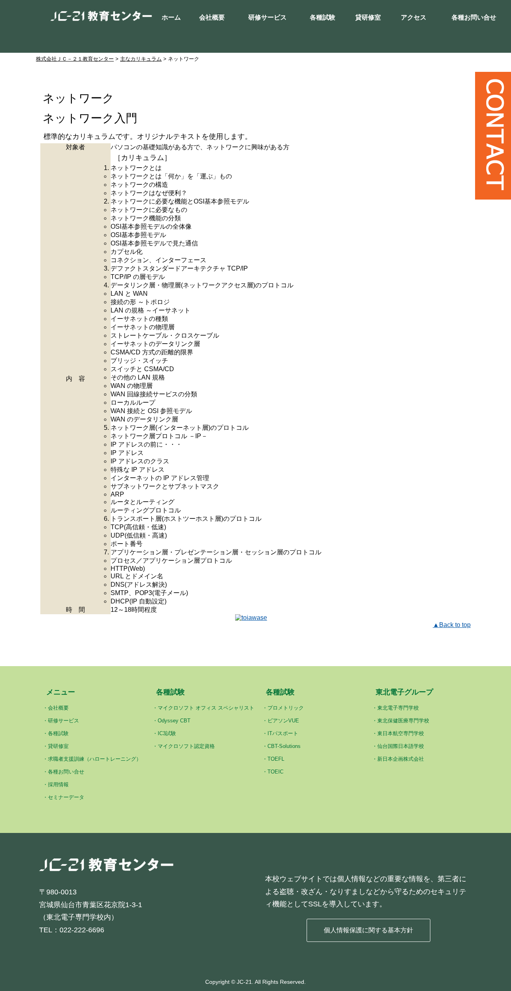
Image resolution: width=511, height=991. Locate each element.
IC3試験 (167, 733)
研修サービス (267, 17)
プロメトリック (285, 708)
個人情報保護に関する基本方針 (368, 930)
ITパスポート (282, 733)
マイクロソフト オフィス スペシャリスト (206, 708)
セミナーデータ (66, 797)
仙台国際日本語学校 (400, 746)
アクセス (413, 17)
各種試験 (322, 17)
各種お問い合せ (474, 17)
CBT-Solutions (284, 746)
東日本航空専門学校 (400, 733)
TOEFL (275, 759)
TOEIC (275, 772)
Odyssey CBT (174, 721)
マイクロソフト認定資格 (186, 746)
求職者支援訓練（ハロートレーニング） (94, 759)
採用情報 (58, 784)
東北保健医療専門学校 (403, 721)
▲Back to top (452, 624)
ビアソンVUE (283, 721)
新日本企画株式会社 (400, 759)
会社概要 (212, 17)
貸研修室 (368, 17)
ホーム (171, 17)
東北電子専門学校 (398, 708)
